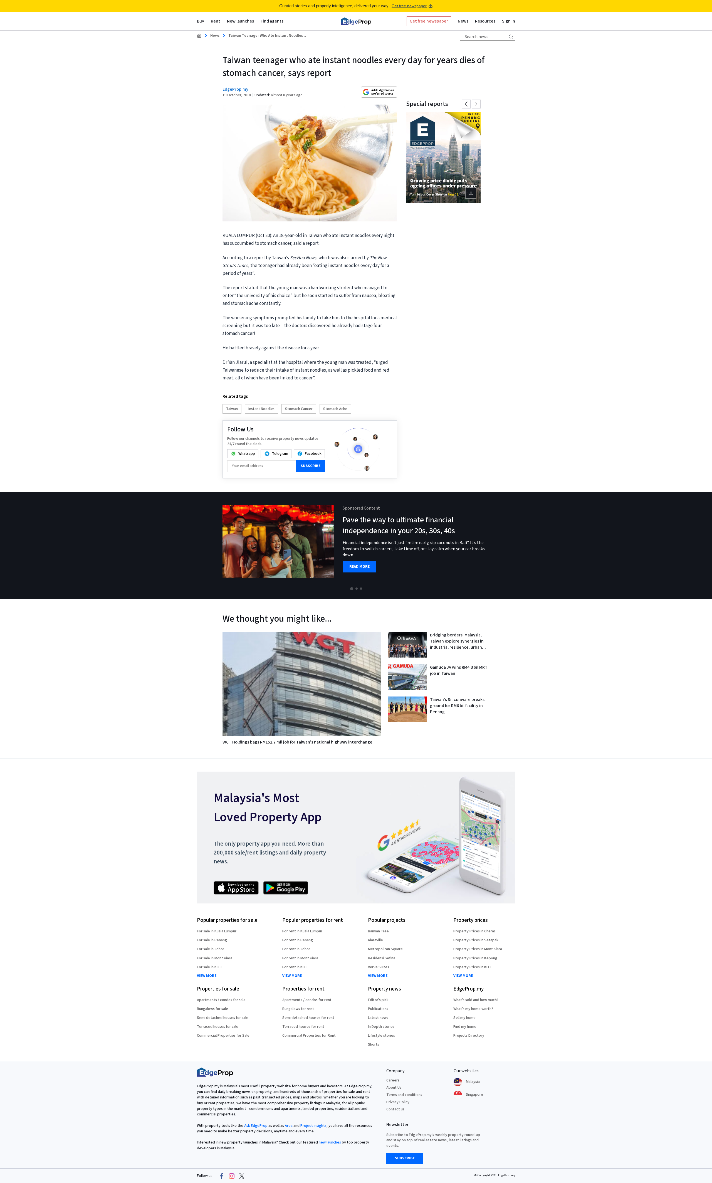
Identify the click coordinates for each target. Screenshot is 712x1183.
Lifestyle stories (381, 1035)
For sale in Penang (212, 940)
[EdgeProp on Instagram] (231, 1176)
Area (289, 1125)
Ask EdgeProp (256, 1125)
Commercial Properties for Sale (223, 1035)
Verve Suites (378, 967)
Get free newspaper (409, 6)
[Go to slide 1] (351, 588)
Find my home (464, 1026)
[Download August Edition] (443, 157)
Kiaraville (375, 940)
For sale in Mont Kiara (214, 958)
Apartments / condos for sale (221, 1000)
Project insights (313, 1125)
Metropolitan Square (385, 949)
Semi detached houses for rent (308, 1018)
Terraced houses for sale (217, 1026)
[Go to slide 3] (361, 588)
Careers (392, 1080)
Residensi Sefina (381, 958)
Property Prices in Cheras (474, 931)
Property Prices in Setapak (475, 940)
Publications (378, 1009)
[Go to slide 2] (356, 588)
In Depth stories (381, 1026)
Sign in (508, 21)
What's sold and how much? (475, 1000)
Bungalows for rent (298, 1009)
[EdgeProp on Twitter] (241, 1176)
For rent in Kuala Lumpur (302, 931)
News (214, 35)
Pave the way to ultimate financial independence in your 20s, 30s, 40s (399, 525)
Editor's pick (378, 1000)
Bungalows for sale (212, 1009)
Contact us (395, 1109)
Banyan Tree (378, 931)
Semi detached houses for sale (222, 1018)
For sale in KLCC (210, 967)
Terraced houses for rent (303, 1026)
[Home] (356, 21)
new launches (330, 1142)
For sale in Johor (210, 949)
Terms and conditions (404, 1095)
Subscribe (310, 466)
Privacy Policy (397, 1102)
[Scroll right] (705, 545)
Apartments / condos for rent (307, 1000)
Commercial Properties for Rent (309, 1035)
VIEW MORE (206, 976)
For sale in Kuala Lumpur (216, 931)
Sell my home (464, 1018)
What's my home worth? (473, 1009)
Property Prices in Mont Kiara (477, 949)
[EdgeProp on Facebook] (221, 1176)
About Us (393, 1087)
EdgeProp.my (235, 89)
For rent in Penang (297, 940)
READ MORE (359, 566)
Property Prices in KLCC (473, 967)
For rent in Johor (296, 949)
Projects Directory (468, 1035)
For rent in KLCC (295, 967)
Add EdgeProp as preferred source (382, 92)
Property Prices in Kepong (475, 958)
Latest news (378, 1018)
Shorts (373, 1044)
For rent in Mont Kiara (300, 958)
